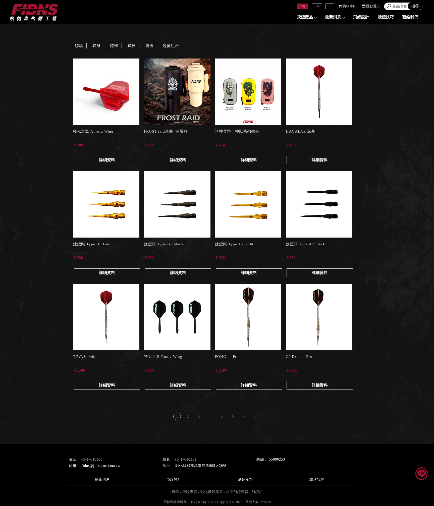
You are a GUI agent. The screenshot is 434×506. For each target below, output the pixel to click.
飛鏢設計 (361, 17)
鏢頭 (79, 45)
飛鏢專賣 (189, 492)
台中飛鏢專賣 (237, 492)
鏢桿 (114, 45)
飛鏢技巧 (386, 17)
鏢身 (96, 45)
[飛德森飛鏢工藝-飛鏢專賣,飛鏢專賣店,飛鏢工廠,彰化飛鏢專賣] (34, 13)
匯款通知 (373, 6)
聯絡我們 (410, 17)
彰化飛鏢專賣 (211, 492)
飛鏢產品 (305, 17)
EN (316, 6)
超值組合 (171, 45)
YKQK (211, 502)
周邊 (149, 45)
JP (330, 6)
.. (244, 502)
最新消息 (333, 17)
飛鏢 (175, 492)
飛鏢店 (257, 492)
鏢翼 (132, 45)
